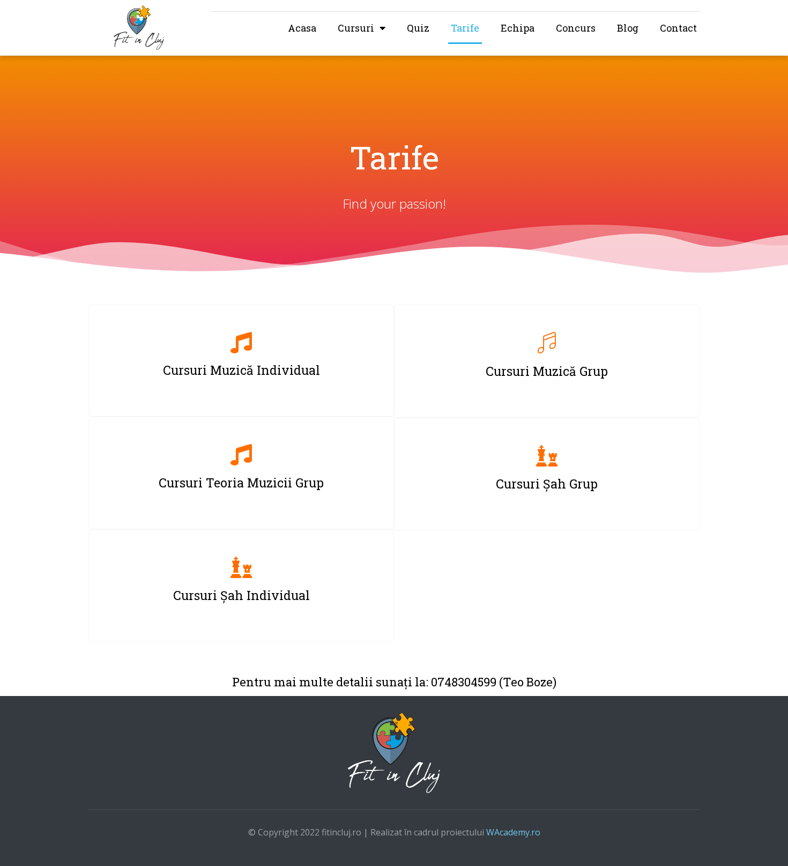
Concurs (576, 27)
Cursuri (356, 27)
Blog (627, 27)
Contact (678, 27)
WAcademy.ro (513, 832)
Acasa (302, 27)
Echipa (517, 27)
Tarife (465, 27)
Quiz (418, 27)
